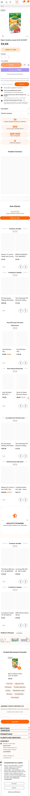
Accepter (14, 783)
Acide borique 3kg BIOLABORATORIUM (22, 350)
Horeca (8, 690)
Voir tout (15, 328)
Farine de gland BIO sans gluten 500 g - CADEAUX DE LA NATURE (21, 393)
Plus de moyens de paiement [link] (15, 74)
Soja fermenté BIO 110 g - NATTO (6, 393)
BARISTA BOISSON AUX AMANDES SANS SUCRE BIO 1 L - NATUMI (22, 255)
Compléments (19, 694)
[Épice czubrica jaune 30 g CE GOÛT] (15, 664)
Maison (2, 6)
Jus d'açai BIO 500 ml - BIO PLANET (21, 570)
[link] (24, 65)
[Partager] (28, 65)
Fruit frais (9, 683)
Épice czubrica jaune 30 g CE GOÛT (15, 674)
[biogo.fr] (5, 640)
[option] (15, 23)
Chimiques (8, 687)
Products (8, 6)
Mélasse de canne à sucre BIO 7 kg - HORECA (7, 488)
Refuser (14, 787)
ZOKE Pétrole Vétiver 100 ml (22, 614)
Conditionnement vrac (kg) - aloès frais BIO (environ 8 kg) (21, 488)
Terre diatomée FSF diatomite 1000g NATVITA (21, 299)
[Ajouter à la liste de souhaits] (19, 664)
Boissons (9, 694)
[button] (1, 640)
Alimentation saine (18, 690)
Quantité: (3, 54)
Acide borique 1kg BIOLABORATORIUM (8, 350)
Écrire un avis (15, 218)
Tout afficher (19, 633)
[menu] (2, 2)
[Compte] (7, 2)
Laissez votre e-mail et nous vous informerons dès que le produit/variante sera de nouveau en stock (15, 79)
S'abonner (21, 84)
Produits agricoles (19, 687)
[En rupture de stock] (19, 668)
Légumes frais (19, 683)
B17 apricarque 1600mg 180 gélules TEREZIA (7, 299)
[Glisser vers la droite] (26, 267)
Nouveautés (15, 697)
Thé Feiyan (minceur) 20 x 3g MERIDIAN (7, 570)
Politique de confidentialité (11, 778)
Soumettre (15, 721)
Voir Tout (15, 231)
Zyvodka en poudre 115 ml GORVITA (7, 614)
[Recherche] (10, 2)
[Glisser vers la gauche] (21, 267)
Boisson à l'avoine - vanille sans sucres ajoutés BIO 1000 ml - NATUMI (7, 255)
